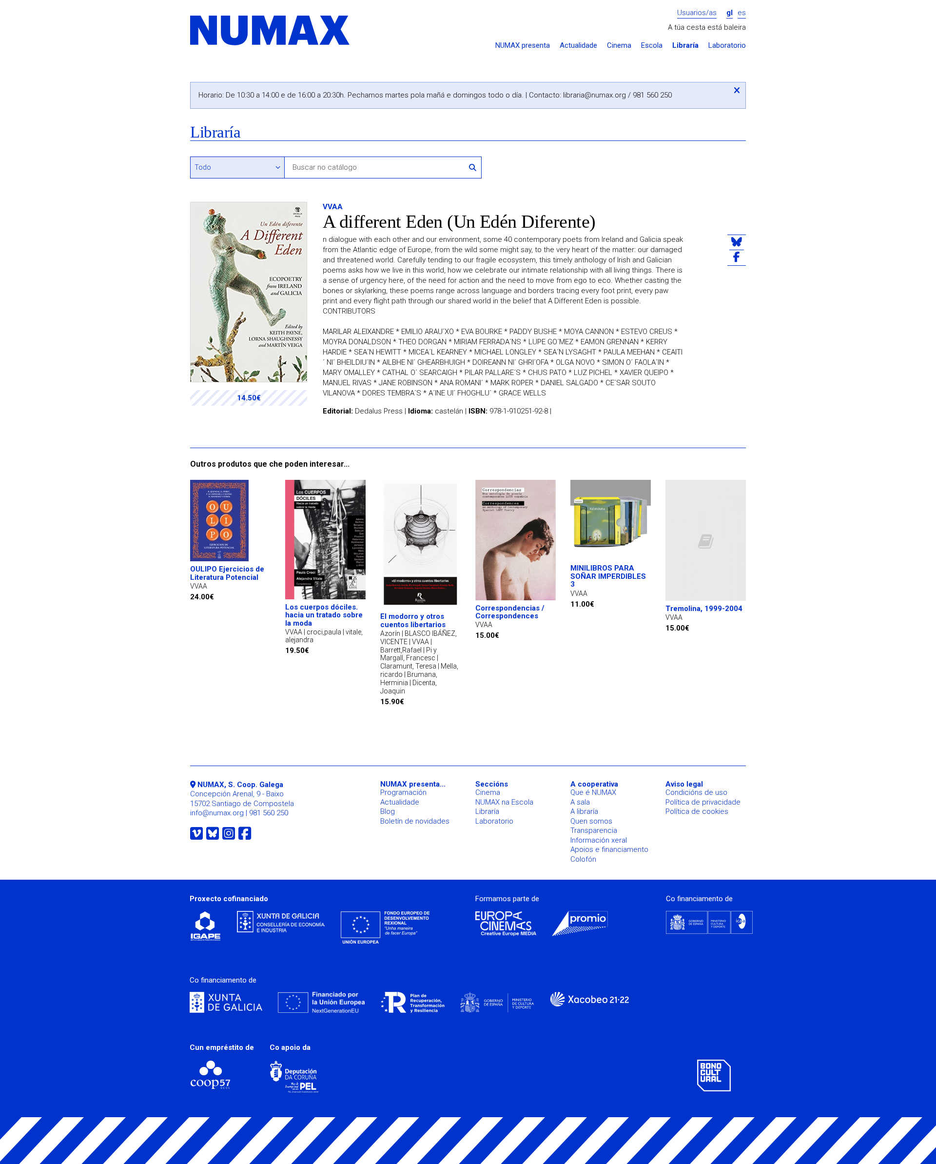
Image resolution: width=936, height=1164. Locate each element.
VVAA (333, 206)
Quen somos (591, 821)
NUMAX (270, 31)
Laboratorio (727, 45)
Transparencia (593, 830)
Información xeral (598, 840)
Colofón (583, 859)
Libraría (685, 45)
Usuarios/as (697, 13)
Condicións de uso (696, 792)
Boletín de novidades (414, 821)
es (742, 13)
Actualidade (578, 45)
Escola (652, 45)
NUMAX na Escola (504, 802)
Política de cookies (696, 811)
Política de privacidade (703, 802)
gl (729, 13)
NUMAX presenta (522, 45)
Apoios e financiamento (609, 849)
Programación (403, 792)
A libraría (584, 811)
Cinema (619, 45)
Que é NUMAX (593, 792)
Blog (387, 811)
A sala (580, 802)
